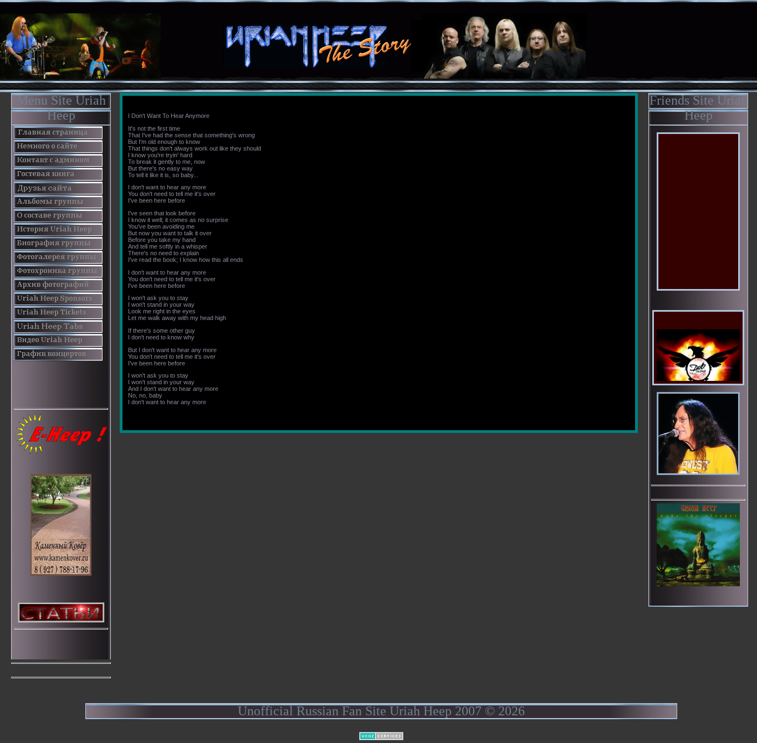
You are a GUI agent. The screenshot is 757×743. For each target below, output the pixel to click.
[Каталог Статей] (61, 611)
